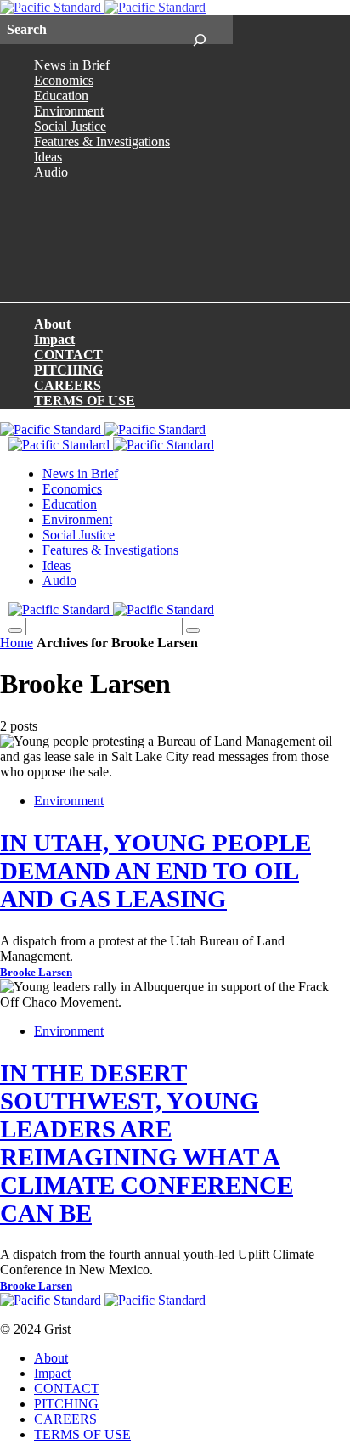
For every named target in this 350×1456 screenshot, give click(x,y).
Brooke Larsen (36, 973)
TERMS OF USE (84, 400)
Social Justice (70, 126)
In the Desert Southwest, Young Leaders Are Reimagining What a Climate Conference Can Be (146, 1143)
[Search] (199, 30)
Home (16, 642)
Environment (69, 111)
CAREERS (67, 385)
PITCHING (68, 370)
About (52, 324)
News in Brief (72, 65)
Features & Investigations (102, 141)
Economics (63, 80)
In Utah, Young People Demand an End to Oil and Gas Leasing (155, 870)
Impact (54, 339)
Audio (51, 172)
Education (61, 95)
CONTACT (68, 354)
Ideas (48, 157)
